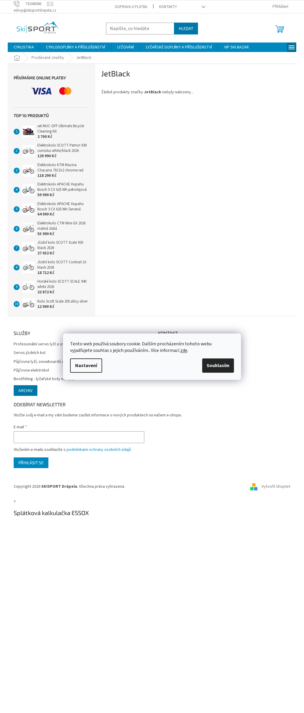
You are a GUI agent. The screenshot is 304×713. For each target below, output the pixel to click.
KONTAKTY (168, 7)
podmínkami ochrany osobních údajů (98, 450)
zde (183, 350)
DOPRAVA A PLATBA (131, 7)
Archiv (25, 390)
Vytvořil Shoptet (276, 487)
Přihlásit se (31, 462)
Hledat (186, 28)
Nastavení (86, 365)
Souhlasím (218, 365)
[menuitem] (24, 47)
